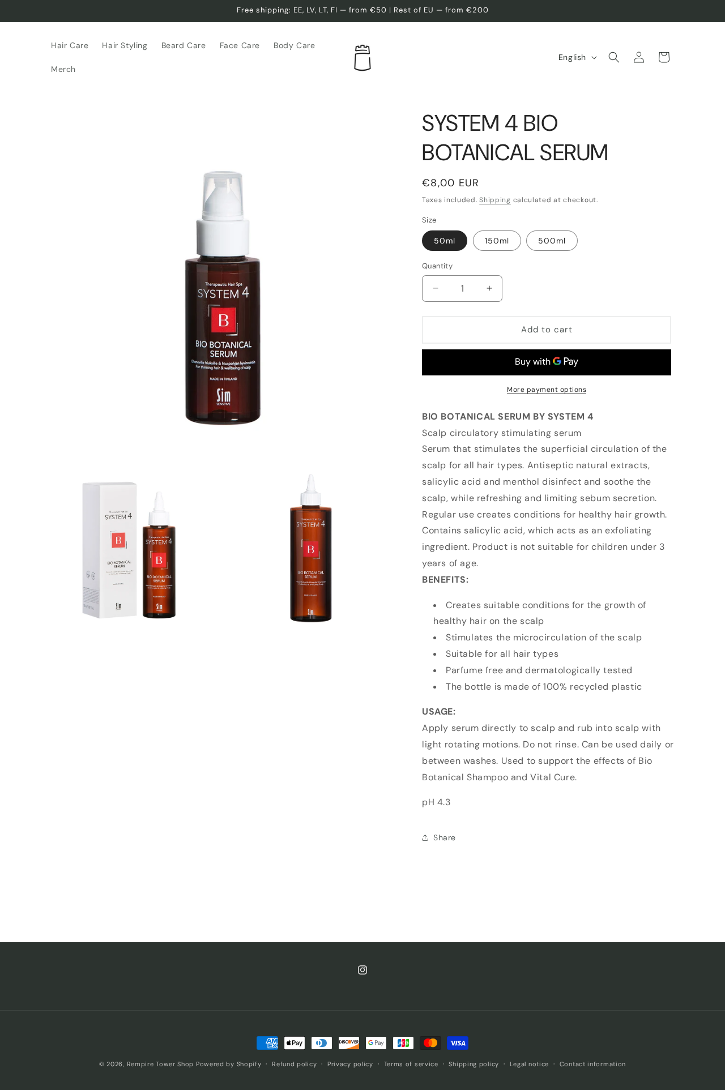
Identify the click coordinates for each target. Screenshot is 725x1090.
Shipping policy (474, 1064)
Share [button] (444, 837)
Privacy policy (350, 1064)
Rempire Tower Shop (160, 1064)
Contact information (593, 1064)
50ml (444, 241)
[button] (614, 57)
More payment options (546, 389)
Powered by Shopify (229, 1064)
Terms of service (411, 1064)
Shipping (495, 199)
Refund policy (294, 1064)
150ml (497, 241)
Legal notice (529, 1064)
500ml (552, 241)
